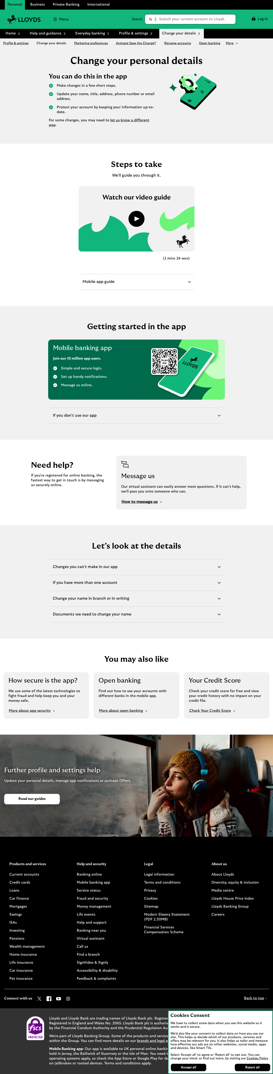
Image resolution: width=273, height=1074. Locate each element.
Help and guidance (45, 33)
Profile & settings (133, 33)
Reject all (252, 1067)
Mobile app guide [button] (98, 285)
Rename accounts (177, 43)
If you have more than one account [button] (85, 586)
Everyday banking (90, 33)
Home (11, 33)
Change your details (51, 43)
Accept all (188, 1067)
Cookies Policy (257, 1058)
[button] (259, 19)
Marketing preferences (91, 43)
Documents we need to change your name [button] (92, 617)
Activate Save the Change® (136, 43)
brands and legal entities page (162, 1041)
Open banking (209, 43)
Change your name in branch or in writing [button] (91, 601)
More (230, 43)
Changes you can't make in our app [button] (85, 570)
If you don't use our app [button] (75, 418)
